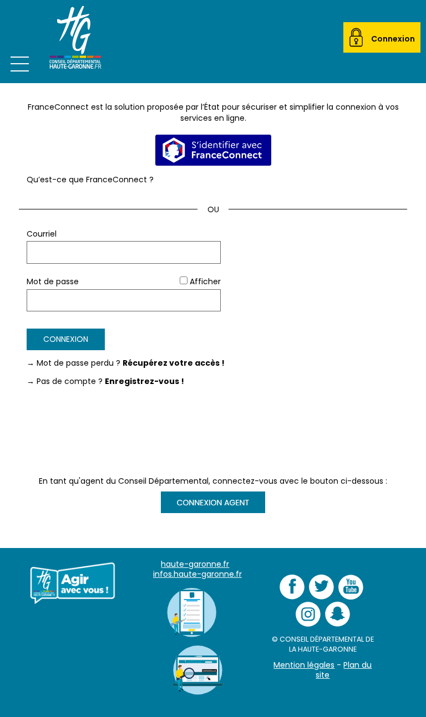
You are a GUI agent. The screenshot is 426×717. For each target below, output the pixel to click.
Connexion (393, 38)
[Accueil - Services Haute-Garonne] (73, 41)
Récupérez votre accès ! (174, 362)
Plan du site (344, 669)
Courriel (42, 233)
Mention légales (303, 664)
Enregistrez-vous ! (144, 381)
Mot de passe (53, 281)
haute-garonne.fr (195, 564)
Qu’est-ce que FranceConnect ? (90, 179)
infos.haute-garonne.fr (197, 574)
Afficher (205, 281)
